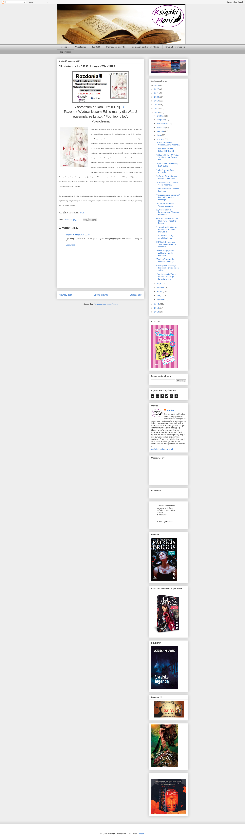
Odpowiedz (70, 245)
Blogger (141, 833)
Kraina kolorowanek (175, 47)
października (163, 123)
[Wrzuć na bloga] (87, 219)
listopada (161, 119)
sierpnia (160, 131)
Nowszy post (65, 295)
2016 (156, 112)
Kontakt (96, 47)
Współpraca (80, 47)
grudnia (160, 116)
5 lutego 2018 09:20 (81, 235)
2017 (156, 108)
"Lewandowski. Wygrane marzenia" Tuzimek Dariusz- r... (167, 229)
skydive (69, 235)
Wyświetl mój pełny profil (162, 449)
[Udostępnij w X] (89, 219)
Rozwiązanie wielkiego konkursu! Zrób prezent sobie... (167, 267)
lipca (159, 135)
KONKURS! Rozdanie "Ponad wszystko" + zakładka (166, 244)
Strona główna (101, 295)
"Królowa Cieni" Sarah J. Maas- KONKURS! (167, 177)
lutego (160, 295)
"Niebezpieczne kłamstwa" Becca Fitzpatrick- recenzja (168, 197)
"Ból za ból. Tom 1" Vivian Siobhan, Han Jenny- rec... (167, 157)
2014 (156, 308)
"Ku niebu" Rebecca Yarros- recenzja (165, 204)
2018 (156, 104)
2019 (156, 101)
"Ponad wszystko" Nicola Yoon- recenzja (167, 183)
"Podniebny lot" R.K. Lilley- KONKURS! (165, 150)
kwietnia (160, 288)
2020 (156, 97)
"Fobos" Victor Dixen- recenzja (165, 171)
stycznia (160, 299)
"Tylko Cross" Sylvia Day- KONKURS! (167, 164)
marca (160, 291)
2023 (156, 85)
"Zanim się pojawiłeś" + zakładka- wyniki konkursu (166, 253)
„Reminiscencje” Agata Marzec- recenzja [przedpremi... (166, 276)
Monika (170, 410)
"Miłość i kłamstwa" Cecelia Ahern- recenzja (168, 143)
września (161, 127)
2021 (156, 93)
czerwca (161, 139)
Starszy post (136, 295)
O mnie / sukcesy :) (115, 47)
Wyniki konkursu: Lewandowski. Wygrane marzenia (167, 212)
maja (159, 284)
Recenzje (64, 47)
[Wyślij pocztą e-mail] (84, 219)
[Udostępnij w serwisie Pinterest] (95, 219)
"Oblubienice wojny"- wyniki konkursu (165, 237)
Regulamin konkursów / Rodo (145, 47)
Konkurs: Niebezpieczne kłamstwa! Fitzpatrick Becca (167, 220)
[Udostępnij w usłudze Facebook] (92, 219)
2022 (156, 89)
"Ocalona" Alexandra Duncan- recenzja (165, 260)
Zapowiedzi (65, 52)
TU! (123, 107)
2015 (156, 304)
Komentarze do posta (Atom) (106, 304)
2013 (156, 312)
